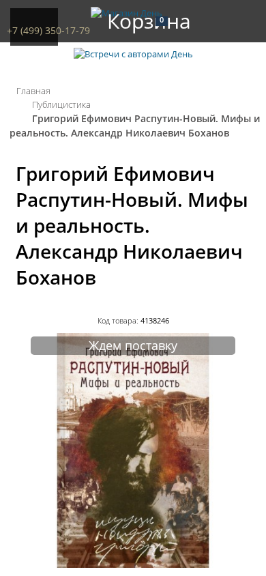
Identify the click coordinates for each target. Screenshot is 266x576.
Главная (33, 91)
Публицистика (61, 104)
